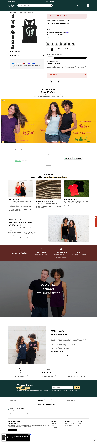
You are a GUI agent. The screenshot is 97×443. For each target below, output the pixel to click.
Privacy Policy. (74, 390)
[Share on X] (55, 81)
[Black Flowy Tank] (56, 44)
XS (49, 50)
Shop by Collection (11, 1)
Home (11, 12)
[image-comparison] (48, 121)
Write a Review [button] (78, 158)
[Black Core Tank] (52, 44)
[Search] (51, 5)
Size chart (84, 47)
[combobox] (35, 5)
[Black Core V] (65, 44)
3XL (71, 50)
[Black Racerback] (48, 44)
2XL (66, 49)
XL (62, 49)
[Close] (85, 15)
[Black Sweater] (69, 44)
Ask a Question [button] (68, 158)
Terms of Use (67, 390)
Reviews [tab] (16, 160)
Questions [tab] (24, 160)
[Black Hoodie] (73, 44)
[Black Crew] (60, 44)
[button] (96, 221)
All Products (16, 12)
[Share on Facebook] (51, 81)
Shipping (48, 30)
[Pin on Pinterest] (58, 81)
